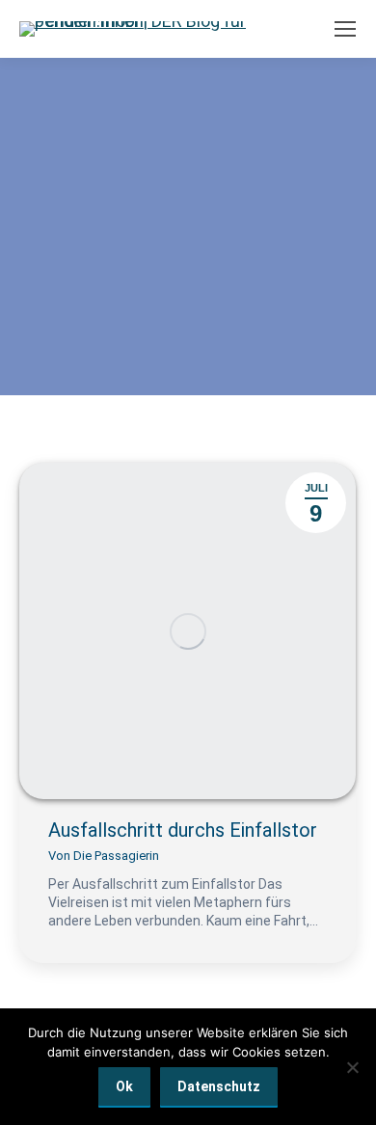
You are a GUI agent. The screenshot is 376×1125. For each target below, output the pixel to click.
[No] (352, 1067)
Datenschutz (218, 1086)
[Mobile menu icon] (345, 28)
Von (103, 855)
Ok (124, 1086)
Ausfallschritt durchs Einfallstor (182, 830)
